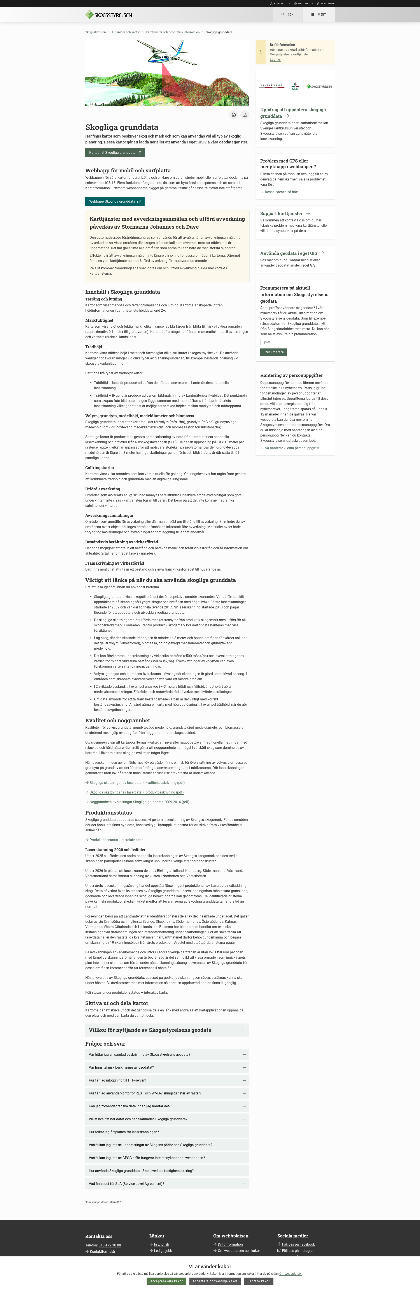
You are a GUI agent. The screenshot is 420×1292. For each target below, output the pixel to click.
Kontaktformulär (102, 1252)
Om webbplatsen (290, 1273)
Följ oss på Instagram (298, 1251)
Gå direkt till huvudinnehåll (244, 3)
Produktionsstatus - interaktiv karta (117, 840)
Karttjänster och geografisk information (173, 32)
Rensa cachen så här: (281, 192)
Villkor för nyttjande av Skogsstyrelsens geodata (150, 1029)
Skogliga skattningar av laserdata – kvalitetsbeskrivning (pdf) (137, 783)
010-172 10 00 (110, 1245)
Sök (291, 14)
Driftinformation (230, 1244)
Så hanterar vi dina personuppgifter (292, 448)
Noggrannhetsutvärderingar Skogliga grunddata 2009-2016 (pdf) (139, 802)
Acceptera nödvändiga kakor (215, 1281)
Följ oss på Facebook (298, 1244)
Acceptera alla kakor (166, 1281)
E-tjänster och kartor (126, 32)
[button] (233, 114)
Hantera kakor (258, 1281)
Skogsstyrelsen (95, 32)
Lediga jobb (163, 1251)
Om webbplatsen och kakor (239, 1251)
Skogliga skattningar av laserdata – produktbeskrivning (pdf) (137, 792)
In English (161, 1244)
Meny (322, 14)
